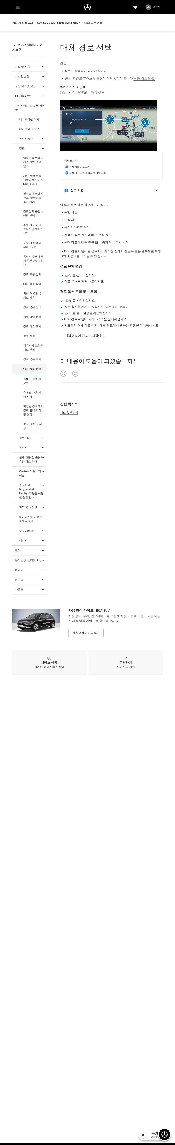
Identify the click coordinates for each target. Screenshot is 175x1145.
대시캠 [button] (23, 540)
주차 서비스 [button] (26, 531)
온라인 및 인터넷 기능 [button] (28, 560)
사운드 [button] (19, 589)
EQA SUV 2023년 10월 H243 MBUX (58, 23)
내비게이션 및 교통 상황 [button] (28, 108)
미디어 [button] (19, 570)
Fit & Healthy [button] (23, 96)
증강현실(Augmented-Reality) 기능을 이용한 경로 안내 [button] (31, 491)
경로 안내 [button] (25, 438)
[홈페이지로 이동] (87, 7)
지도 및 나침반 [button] (28, 507)
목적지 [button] (23, 447)
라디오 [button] (19, 579)
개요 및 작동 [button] (22, 66)
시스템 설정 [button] (22, 76)
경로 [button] (22, 148)
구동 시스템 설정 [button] (25, 86)
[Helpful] (63, 373)
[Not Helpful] (75, 373)
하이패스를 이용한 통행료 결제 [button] (30, 519)
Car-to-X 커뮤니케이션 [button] (30, 473)
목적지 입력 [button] (26, 138)
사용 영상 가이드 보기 (85, 633)
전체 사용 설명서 (22, 23)
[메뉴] (17, 7)
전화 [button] (18, 550)
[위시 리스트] (135, 7)
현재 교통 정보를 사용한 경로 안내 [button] (31, 459)
